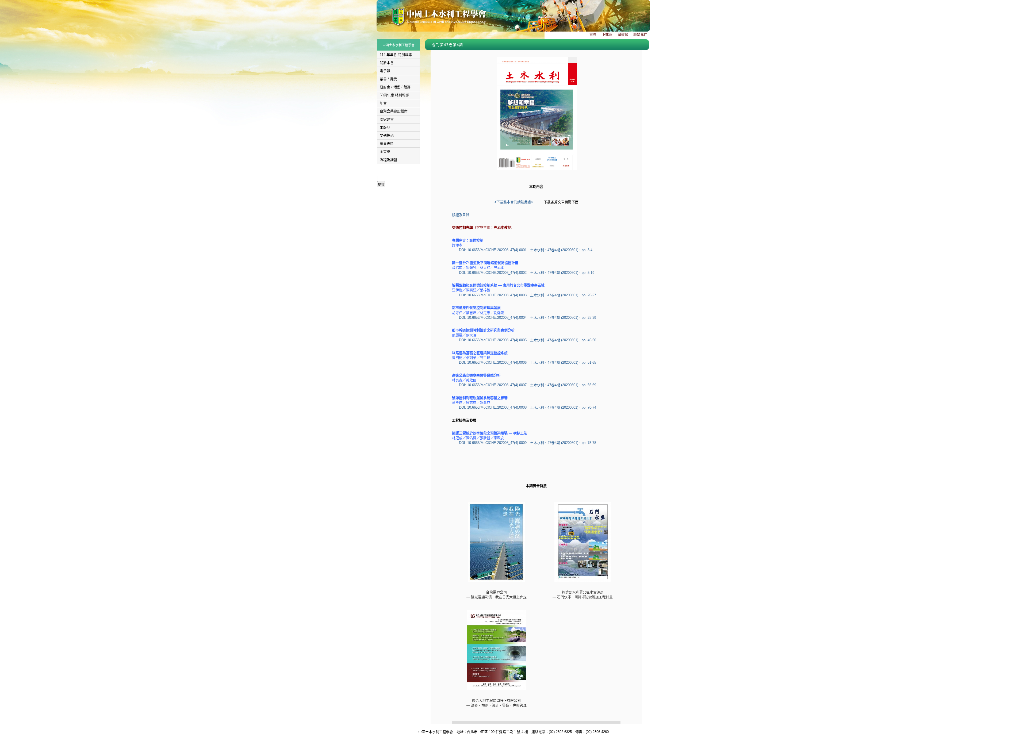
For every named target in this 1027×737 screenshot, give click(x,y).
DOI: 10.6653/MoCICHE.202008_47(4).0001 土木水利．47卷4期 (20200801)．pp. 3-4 (525, 250)
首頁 (592, 34)
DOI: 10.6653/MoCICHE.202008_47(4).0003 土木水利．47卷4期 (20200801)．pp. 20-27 (527, 295)
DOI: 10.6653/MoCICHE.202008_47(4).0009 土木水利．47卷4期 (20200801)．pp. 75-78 (527, 443)
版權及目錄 (460, 215)
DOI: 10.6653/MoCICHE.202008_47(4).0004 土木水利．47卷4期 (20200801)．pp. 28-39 (527, 318)
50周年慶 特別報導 (394, 95)
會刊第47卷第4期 (447, 45)
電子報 (385, 71)
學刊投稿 (387, 135)
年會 (383, 103)
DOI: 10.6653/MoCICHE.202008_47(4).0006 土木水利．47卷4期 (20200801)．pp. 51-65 (527, 362)
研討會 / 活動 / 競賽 (395, 87)
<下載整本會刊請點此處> (513, 202)
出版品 (385, 127)
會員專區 (387, 143)
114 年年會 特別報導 (396, 55)
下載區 (607, 34)
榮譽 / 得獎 (388, 79)
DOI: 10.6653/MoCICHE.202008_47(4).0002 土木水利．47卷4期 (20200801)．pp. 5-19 (526, 273)
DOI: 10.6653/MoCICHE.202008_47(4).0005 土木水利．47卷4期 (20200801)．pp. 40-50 (527, 340)
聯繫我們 (640, 34)
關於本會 (387, 63)
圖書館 (623, 34)
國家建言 (387, 119)
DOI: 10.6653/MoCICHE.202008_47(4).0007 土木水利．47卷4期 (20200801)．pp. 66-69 (527, 385)
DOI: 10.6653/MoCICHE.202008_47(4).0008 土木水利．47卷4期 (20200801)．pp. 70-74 (527, 407)
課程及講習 (388, 160)
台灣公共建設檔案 (394, 111)
